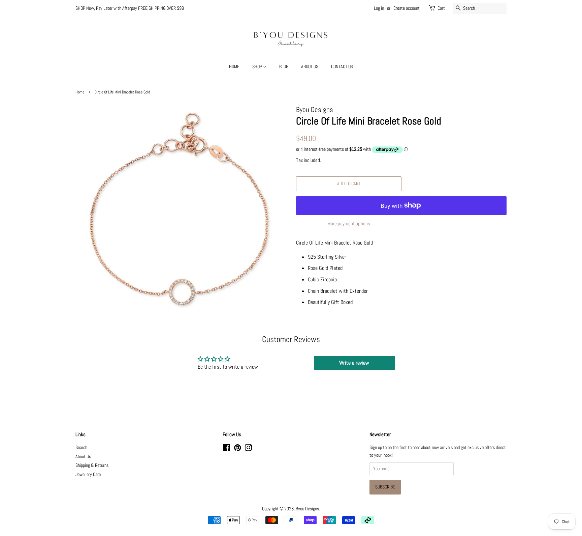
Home (234, 66)
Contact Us (342, 66)
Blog (283, 66)
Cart (441, 8)
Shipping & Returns (91, 465)
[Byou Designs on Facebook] (226, 449)
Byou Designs (307, 509)
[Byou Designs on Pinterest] (237, 449)
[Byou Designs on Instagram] (248, 449)
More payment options (348, 223)
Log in (379, 8)
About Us (309, 66)
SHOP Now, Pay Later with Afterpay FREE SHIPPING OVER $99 (129, 8)
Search (81, 447)
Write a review (354, 362)
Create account (406, 8)
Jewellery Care (88, 474)
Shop (257, 66)
